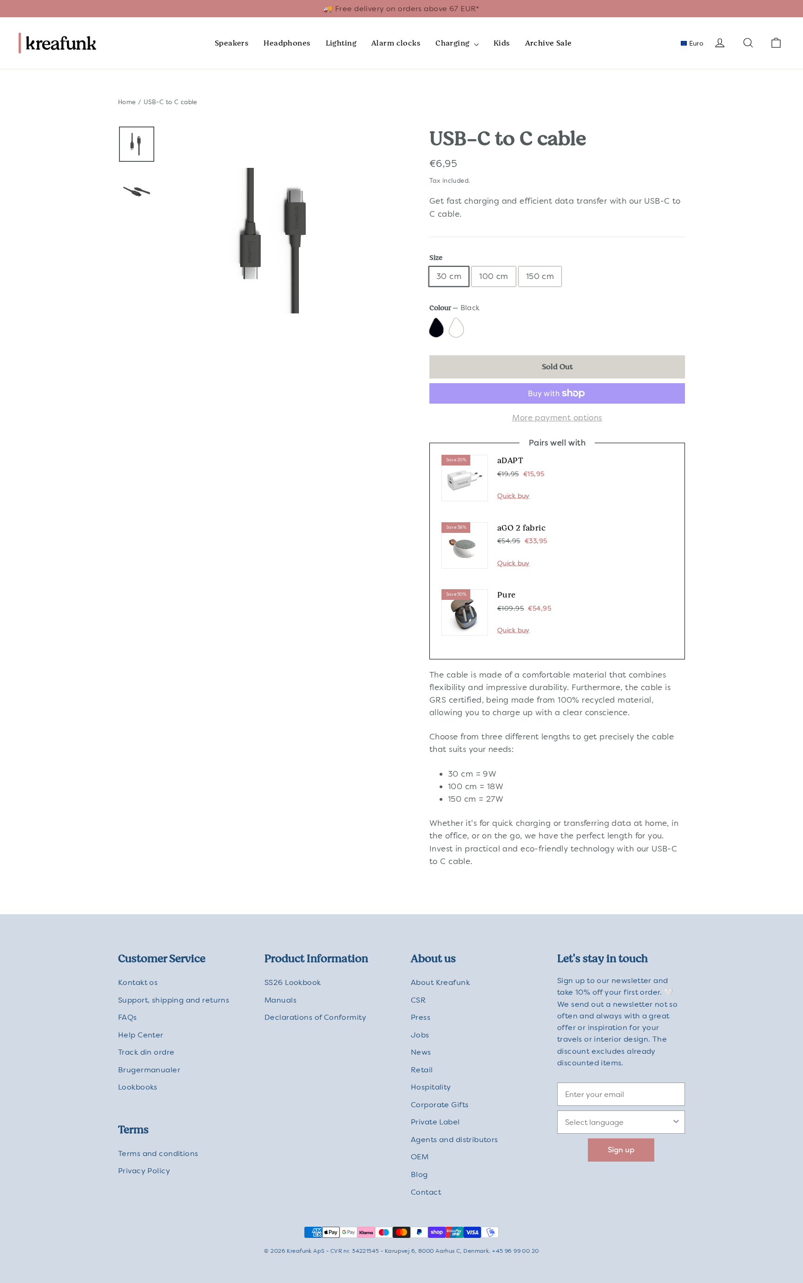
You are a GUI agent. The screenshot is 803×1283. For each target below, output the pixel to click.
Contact (426, 1192)
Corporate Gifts (439, 1105)
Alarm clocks (396, 43)
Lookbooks (138, 1087)
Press (420, 1017)
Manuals (280, 1000)
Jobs (420, 1035)
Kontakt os (138, 982)
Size (435, 257)
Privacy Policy (144, 1171)
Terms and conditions (158, 1153)
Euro (695, 43)
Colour (454, 307)
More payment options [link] (557, 417)
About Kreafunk (440, 982)
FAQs (127, 1017)
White (457, 328)
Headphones (286, 43)
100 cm (493, 276)
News (421, 1052)
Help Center (141, 1035)
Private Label (435, 1122)
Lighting (341, 43)
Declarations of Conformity (315, 1017)
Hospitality (431, 1087)
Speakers (232, 43)
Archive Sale (548, 43)
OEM (419, 1157)
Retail (422, 1070)
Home (127, 102)
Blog (419, 1174)
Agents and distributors (454, 1139)
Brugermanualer (149, 1070)
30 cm (448, 276)
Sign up (621, 1150)
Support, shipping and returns (173, 1000)
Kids (502, 43)
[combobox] (618, 1122)
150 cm (540, 276)
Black (437, 328)
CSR (418, 1000)
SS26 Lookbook (292, 982)
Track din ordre (146, 1052)
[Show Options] (676, 1122)
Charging (453, 43)
